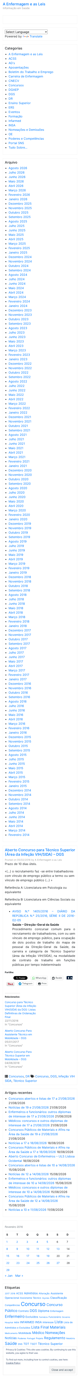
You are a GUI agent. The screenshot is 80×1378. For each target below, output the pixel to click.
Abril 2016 (16, 719)
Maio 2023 (16, 341)
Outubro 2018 (18, 586)
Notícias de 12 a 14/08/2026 (29, 1174)
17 (27, 1255)
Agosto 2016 (18, 701)
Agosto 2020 (18, 488)
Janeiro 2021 (18, 466)
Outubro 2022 (18, 372)
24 (28, 1262)
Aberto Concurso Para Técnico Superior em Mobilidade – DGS (18, 1055)
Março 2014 (17, 830)
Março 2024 (17, 297)
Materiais (57, 1327)
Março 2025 (17, 243)
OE (11, 134)
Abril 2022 (16, 399)
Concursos (16, 85)
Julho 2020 (17, 492)
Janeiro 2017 (18, 679)
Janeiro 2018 (18, 626)
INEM (16, 1322)
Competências (12, 1305)
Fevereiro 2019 (19, 568)
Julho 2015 (16, 759)
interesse (48, 1322)
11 (37, 1248)
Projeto (39, 1338)
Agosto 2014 (18, 808)
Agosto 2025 (18, 221)
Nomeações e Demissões (26, 130)
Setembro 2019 (19, 537)
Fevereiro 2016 (19, 728)
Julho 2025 (17, 226)
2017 (7, 1293)
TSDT (33, 1343)
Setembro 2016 (19, 697)
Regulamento (54, 1338)
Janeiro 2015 (18, 786)
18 (37, 1255)
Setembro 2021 (19, 430)
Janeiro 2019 (18, 572)
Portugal (31, 1338)
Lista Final (40, 1327)
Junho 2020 (17, 497)
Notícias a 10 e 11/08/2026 (27, 1209)
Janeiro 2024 (18, 306)
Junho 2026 (17, 177)
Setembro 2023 (20, 323)
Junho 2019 (17, 550)
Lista (59, 1322)
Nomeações (55, 1333)
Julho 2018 (16, 599)
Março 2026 (17, 190)
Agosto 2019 (18, 541)
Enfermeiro (15, 1316)
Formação (16, 116)
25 (38, 1262)
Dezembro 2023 (20, 310)
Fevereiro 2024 (19, 301)
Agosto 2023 (18, 328)
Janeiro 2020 (18, 519)
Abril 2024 (16, 292)
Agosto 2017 (17, 648)
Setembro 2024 (20, 270)
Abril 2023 (16, 346)
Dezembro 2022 (20, 363)
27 (58, 1262)
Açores (45, 1298)
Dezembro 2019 (20, 523)
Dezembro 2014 (20, 790)
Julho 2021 (16, 439)
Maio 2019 (16, 555)
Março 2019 (17, 563)
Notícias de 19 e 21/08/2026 (29, 1107)
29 (7, 1270)
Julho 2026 (17, 172)
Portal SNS (16, 143)
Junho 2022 (17, 390)
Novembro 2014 (20, 795)
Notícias (11, 1338)
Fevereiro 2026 (19, 195)
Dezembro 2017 (20, 630)
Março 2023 (17, 350)
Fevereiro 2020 (19, 515)
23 (18, 1262)
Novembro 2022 (20, 368)
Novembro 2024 (20, 261)
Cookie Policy (13, 1363)
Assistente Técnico (30, 1298)
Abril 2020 (16, 506)
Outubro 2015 (18, 746)
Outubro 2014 (18, 799)
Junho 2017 (17, 657)
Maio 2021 (16, 448)
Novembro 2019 (20, 528)
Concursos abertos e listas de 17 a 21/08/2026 (42, 1098)
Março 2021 (17, 457)
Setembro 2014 (19, 804)
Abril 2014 (16, 826)
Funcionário (55, 1317)
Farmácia (43, 1317)
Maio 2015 (16, 768)
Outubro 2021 (18, 426)
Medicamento (11, 1333)
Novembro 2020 (20, 475)
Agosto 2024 (18, 275)
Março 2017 (17, 670)
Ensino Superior (20, 103)
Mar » (19, 1275)
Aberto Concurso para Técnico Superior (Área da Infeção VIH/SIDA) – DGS (40, 852)
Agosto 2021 (18, 435)
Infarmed (15, 121)
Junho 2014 (17, 817)
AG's (12, 63)
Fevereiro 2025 (19, 248)
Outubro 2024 (18, 266)
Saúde (11, 1343)
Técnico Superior (25, 1081)
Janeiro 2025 (18, 252)
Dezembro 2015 (20, 737)
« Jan (8, 1275)
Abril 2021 (16, 452)
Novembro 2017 (20, 635)
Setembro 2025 (20, 217)
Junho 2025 (17, 230)
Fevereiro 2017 (19, 675)
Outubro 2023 (18, 319)
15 (7, 1255)
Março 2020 (17, 510)
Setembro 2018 (19, 590)
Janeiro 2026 (18, 199)
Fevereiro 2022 (19, 408)
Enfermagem (56, 1311)
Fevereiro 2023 (19, 355)
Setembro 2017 (19, 643)
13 (58, 1248)
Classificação (58, 1297)
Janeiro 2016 (18, 732)
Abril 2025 (16, 239)
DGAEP (14, 89)
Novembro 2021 (20, 421)
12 (48, 1248)
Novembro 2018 (20, 581)
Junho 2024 (17, 283)
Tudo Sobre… (18, 147)
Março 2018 (17, 617)
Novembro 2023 (20, 315)
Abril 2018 (16, 612)
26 (48, 1262)
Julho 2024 (17, 279)
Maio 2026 (16, 181)
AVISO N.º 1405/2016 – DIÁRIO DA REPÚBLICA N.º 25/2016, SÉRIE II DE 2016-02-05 (43, 915)
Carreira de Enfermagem (26, 76)
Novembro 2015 (20, 741)
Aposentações (19, 67)
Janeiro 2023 (18, 359)
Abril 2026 (16, 186)
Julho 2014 (16, 812)
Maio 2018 (16, 608)
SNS (20, 1344)
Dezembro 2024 (20, 257)
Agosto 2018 (18, 595)
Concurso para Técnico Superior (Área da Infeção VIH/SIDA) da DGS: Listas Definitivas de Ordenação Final (20, 1009)
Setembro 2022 (20, 377)
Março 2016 (17, 723)
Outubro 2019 (18, 532)
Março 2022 (17, 403)
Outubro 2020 (18, 479)
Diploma (43, 1311)
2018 (12, 1293)
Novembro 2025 (20, 208)
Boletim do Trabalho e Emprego (31, 72)
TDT (26, 1344)
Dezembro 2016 (20, 683)
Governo (66, 1317)
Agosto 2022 (18, 381)
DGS (12, 94)
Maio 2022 (16, 395)
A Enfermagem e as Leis (24, 4)
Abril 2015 (16, 772)
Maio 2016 (16, 715)
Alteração (44, 1293)
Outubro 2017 (18, 639)
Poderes (22, 1338)
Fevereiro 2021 (19, 461)
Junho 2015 (17, 763)
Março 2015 (17, 777)
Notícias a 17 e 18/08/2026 (28, 1143)
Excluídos (31, 1317)
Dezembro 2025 (20, 203)
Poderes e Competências (26, 138)
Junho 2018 (17, 603)
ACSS (12, 58)
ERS (11, 107)
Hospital (9, 1322)
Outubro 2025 (18, 212)
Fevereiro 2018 (19, 621)
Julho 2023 (17, 332)
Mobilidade (24, 1333)
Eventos (14, 112)
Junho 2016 (17, 710)
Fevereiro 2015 (19, 781)
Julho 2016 (16, 706)
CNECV (14, 81)
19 (48, 1255)
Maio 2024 (16, 288)
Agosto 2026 (18, 168)
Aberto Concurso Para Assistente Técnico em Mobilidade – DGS (18, 1034)
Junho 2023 (17, 337)
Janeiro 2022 (18, 412)
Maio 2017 (16, 661)
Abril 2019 (16, 559)
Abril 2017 (16, 666)
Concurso (42, 1076)
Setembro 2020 (20, 483)
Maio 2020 (16, 501)
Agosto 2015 (18, 755)
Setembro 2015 (19, 750)
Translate (36, 36)
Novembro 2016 (20, 688)
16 (17, 1255)
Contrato (23, 1310)
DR (11, 98)
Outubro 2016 (18, 692)
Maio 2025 (16, 235)
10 (27, 1248)
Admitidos (31, 1293)
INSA (12, 125)
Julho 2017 (16, 652)
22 (7, 1262)
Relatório (70, 1338)
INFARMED (27, 1322)
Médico (38, 1333)
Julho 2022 (17, 386)
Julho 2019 (16, 546)
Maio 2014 (16, 821)
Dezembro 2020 (20, 470)
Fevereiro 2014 (19, 835)
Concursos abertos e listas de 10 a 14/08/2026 (42, 1165)
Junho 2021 (17, 443)
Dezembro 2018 (20, 577)
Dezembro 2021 (20, 417)
